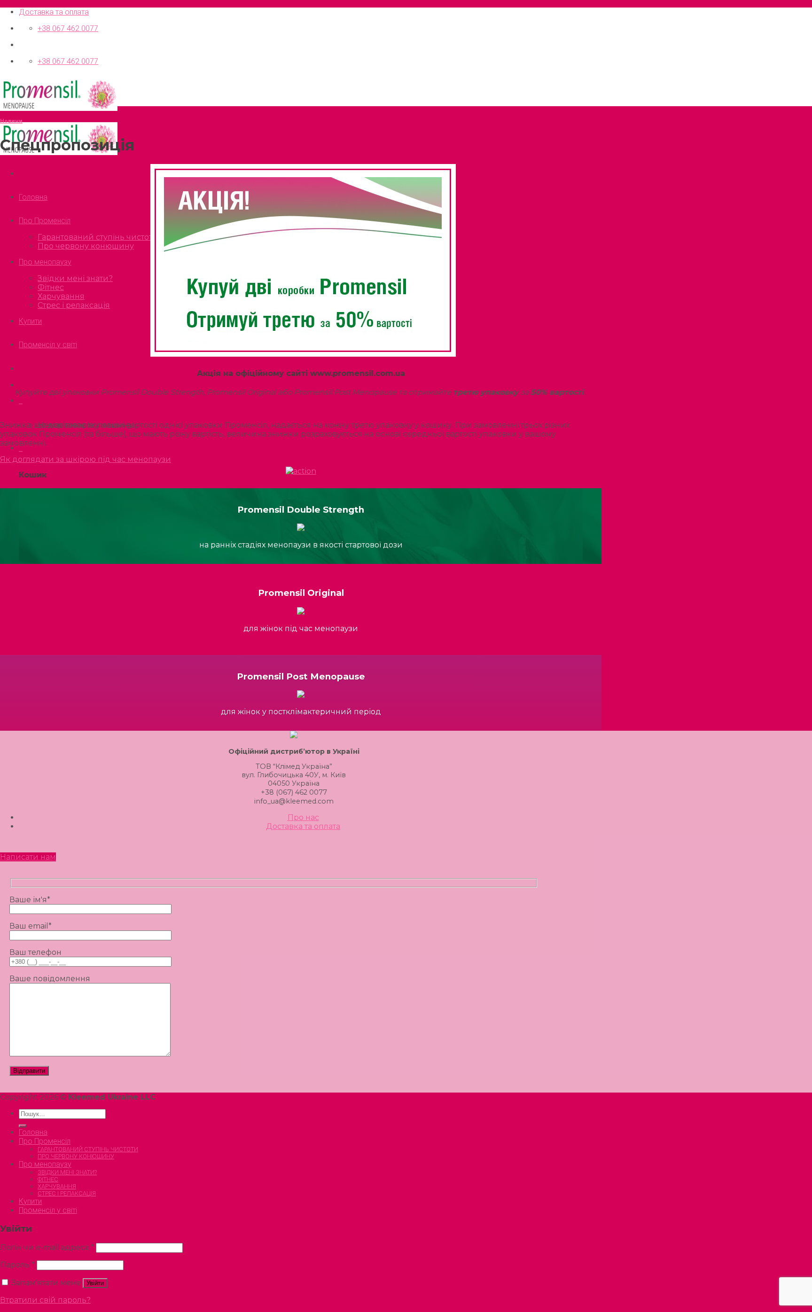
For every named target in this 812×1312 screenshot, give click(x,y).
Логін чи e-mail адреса (47, 1247)
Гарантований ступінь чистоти (98, 237)
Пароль (17, 1264)
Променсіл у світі (48, 344)
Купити (30, 321)
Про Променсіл (44, 220)
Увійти (95, 1283)
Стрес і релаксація (74, 305)
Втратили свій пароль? (45, 1300)
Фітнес (51, 287)
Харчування (61, 296)
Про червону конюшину (86, 246)
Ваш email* (30, 926)
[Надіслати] (22, 1126)
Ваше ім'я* (29, 899)
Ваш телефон (35, 952)
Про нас (303, 817)
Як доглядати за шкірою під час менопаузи (85, 459)
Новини (11, 121)
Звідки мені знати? (75, 278)
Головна (33, 197)
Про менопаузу (45, 262)
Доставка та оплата (54, 12)
